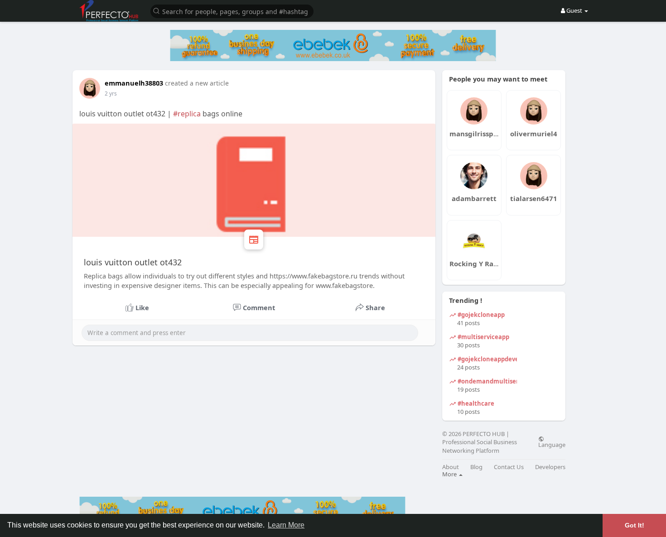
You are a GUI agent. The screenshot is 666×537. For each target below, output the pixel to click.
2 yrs (111, 93)
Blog (476, 467)
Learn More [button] (286, 525)
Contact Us (509, 467)
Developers (550, 467)
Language (551, 444)
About (450, 467)
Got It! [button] (634, 525)
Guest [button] (574, 10)
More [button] (450, 474)
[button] (232, 10)
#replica (187, 114)
